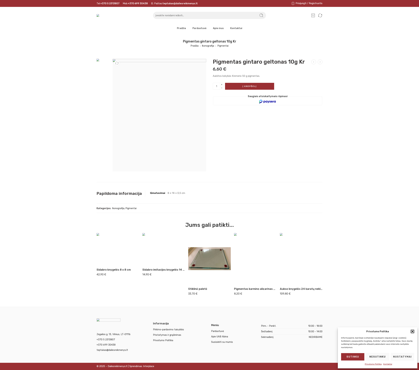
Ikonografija (208, 45)
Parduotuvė (199, 28)
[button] (412, 331)
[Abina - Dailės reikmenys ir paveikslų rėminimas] (101, 15)
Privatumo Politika (373, 364)
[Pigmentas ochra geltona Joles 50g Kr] (320, 62)
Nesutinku (377, 356)
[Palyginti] (116, 63)
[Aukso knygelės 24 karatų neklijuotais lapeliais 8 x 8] (301, 258)
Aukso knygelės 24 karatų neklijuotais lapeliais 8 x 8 (301, 288)
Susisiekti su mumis (222, 341)
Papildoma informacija (119, 193)
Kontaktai (387, 364)
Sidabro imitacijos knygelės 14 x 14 (163, 269)
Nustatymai (402, 356)
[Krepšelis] (313, 15)
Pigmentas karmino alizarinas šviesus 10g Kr (255, 288)
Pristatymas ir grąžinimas (167, 334)
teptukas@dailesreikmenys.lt (112, 350)
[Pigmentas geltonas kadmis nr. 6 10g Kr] (313, 62)
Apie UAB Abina (219, 336)
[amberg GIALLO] (104, 67)
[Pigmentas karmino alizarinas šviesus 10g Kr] (255, 258)
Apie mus (218, 28)
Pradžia (181, 28)
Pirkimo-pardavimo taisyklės (168, 329)
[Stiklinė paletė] (209, 258)
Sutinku (352, 356)
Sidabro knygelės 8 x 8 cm (114, 269)
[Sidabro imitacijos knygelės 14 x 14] (163, 249)
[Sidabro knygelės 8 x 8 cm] (118, 249)
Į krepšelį (250, 86)
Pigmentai (222, 45)
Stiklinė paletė (197, 288)
